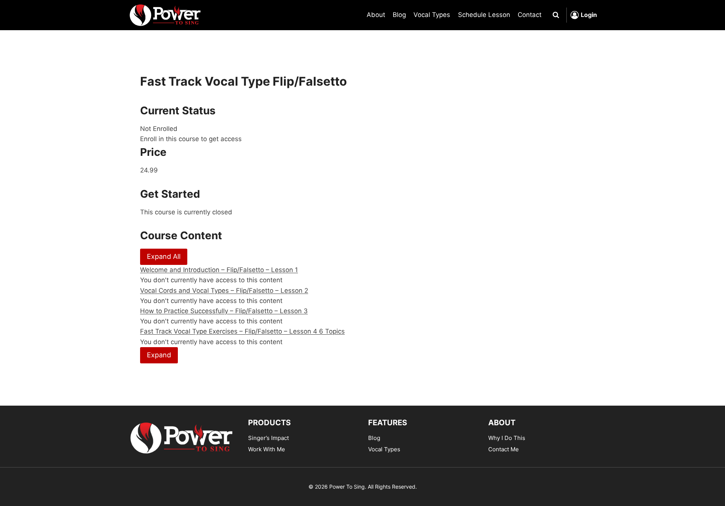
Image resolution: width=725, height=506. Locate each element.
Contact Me (503, 449)
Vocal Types (431, 14)
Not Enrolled (158, 128)
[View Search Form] (556, 15)
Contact (529, 14)
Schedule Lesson (484, 14)
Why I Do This (506, 437)
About (376, 14)
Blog (399, 14)
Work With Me (266, 449)
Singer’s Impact (268, 437)
